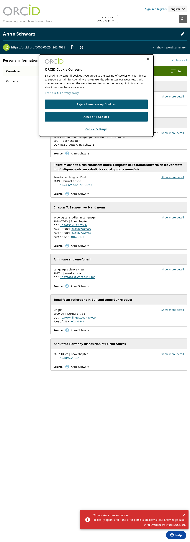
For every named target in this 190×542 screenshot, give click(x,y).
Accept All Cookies (96, 117)
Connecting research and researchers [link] (27, 21)
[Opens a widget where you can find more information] (176, 535)
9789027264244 (81, 233)
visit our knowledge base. (169, 519)
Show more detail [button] (172, 96)
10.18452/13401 (70, 358)
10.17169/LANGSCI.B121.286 (77, 277)
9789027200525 (81, 229)
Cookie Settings (96, 129)
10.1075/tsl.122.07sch (73, 225)
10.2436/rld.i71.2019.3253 (76, 185)
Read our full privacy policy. (62, 93)
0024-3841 (77, 321)
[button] (179, 60)
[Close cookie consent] (148, 59)
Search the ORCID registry (105, 19)
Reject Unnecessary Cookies (96, 104)
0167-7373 (77, 237)
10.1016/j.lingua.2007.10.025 (78, 317)
